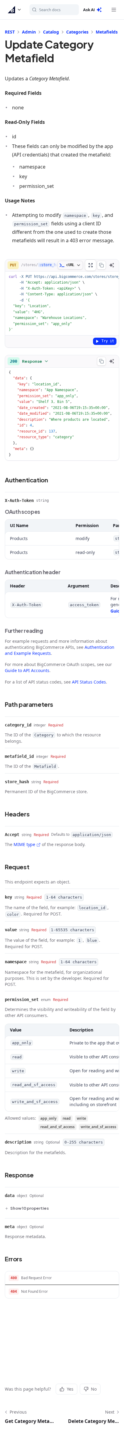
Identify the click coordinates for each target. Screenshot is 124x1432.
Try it (107, 341)
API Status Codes (89, 682)
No (94, 1389)
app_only (48, 1118)
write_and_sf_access (98, 1126)
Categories (77, 32)
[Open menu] (113, 9)
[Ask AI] (111, 265)
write (81, 1118)
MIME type (24, 844)
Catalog (51, 32)
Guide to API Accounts (27, 670)
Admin (29, 32)
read (67, 1118)
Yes (70, 1389)
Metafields (107, 32)
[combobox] (29, 361)
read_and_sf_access (57, 1126)
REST (10, 32)
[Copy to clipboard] (101, 265)
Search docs (49, 9)
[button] (15, 10)
